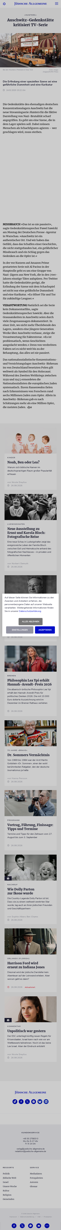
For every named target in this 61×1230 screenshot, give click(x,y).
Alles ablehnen (30, 621)
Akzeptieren (44, 630)
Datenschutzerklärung (30, 611)
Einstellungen (20, 630)
